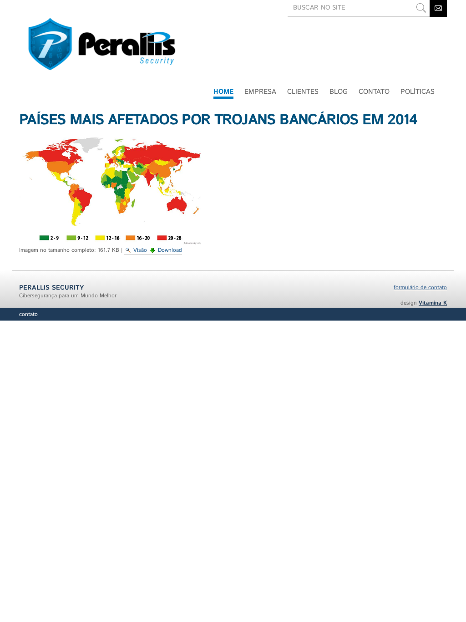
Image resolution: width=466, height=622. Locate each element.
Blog (338, 92)
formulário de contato (420, 287)
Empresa (260, 92)
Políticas (417, 92)
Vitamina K (433, 303)
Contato (28, 314)
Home (223, 92)
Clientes (303, 92)
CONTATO (374, 92)
